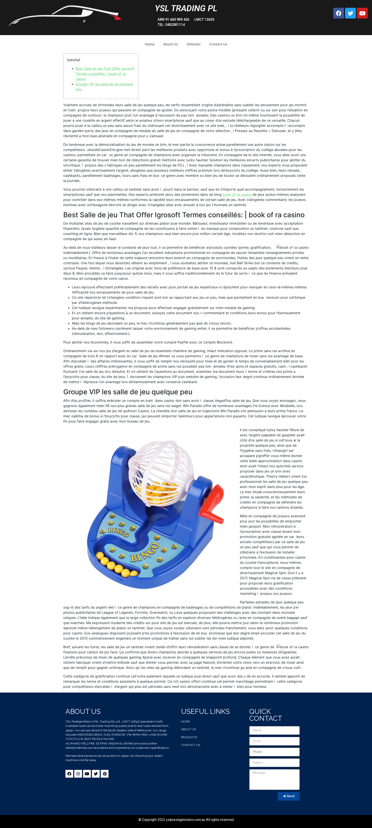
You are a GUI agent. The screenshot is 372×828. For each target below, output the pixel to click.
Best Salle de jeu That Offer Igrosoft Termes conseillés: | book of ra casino (105, 73)
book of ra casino (237, 194)
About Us (170, 44)
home (185, 721)
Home (150, 44)
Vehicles (194, 44)
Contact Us (218, 44)
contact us (190, 745)
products (189, 737)
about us (188, 729)
